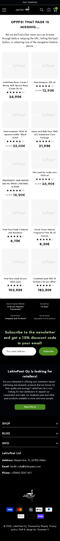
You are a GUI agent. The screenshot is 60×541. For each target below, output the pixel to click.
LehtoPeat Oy (20, 526)
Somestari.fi (43, 529)
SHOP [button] (6, 424)
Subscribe (48, 351)
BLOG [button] (6, 433)
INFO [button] (5, 443)
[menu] (4, 10)
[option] (30, 2)
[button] (42, 10)
